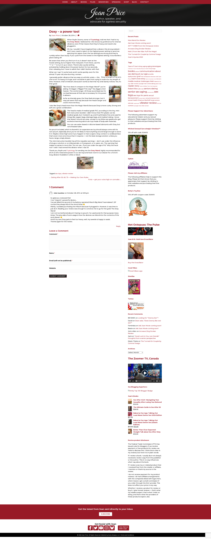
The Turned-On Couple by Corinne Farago (144, 54)
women (131, 105)
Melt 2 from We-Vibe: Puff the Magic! (142, 51)
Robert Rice (133, 89)
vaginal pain (136, 103)
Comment (53, 234)
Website (52, 268)
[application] (145, 373)
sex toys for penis (140, 95)
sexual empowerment (152, 98)
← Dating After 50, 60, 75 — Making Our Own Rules (68, 177)
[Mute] (157, 381)
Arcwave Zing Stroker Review (139, 49)
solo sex (130, 103)
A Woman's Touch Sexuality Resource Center (138, 68)
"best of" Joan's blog (135, 66)
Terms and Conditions (127, 535)
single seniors (155, 100)
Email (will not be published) (60, 261)
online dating (151, 83)
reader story (133, 86)
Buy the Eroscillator (135, 263)
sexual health (133, 100)
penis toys (158, 83)
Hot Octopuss (145, 76)
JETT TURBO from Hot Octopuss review (143, 46)
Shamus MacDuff (144, 100)
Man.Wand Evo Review (136, 40)
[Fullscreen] (159, 381)
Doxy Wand (74, 42)
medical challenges (141, 81)
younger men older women (141, 105)
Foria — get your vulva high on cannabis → (104, 179)
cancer (137, 71)
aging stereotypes (154, 66)
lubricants (158, 79)
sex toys (58, 173)
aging (145, 66)
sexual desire (142, 98)
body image (152, 68)
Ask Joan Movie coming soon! (139, 43)
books (131, 71)
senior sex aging (137, 91)
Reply (118, 226)
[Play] (130, 381)
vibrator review (67, 173)
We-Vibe (159, 103)
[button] (145, 373)
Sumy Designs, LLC (114, 535)
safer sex (140, 89)
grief (139, 76)
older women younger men (139, 83)
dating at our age (139, 74)
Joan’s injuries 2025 (135, 57)
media (130, 81)
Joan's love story (138, 79)
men (152, 81)
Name (52, 253)
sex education (150, 92)
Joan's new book (150, 79)
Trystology (71, 150)
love (155, 79)
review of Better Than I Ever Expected (148, 86)
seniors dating (151, 88)
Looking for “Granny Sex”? (148, 318)
